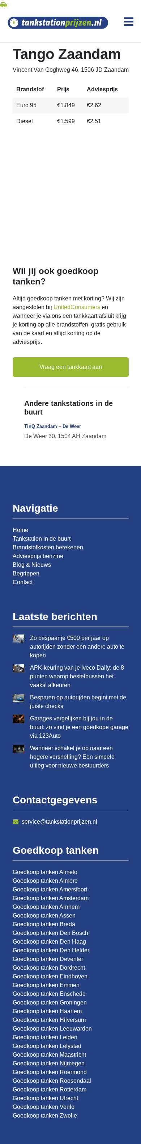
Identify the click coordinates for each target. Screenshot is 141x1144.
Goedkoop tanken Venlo (43, 1107)
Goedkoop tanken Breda (44, 924)
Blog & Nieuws (32, 565)
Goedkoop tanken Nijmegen (49, 1063)
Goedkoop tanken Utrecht (45, 1098)
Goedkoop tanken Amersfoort (50, 889)
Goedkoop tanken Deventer (48, 959)
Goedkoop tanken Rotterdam (49, 1089)
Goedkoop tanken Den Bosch (50, 933)
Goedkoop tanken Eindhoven (50, 976)
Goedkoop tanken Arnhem (46, 907)
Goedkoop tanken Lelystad (47, 1046)
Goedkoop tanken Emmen (46, 985)
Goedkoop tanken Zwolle (45, 1115)
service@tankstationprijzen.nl (58, 822)
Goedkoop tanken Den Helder (51, 950)
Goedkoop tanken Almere (45, 881)
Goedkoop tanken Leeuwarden (52, 1029)
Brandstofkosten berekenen (48, 547)
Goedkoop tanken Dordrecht (49, 968)
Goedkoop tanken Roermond (50, 1072)
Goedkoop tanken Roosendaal (52, 1081)
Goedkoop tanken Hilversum (49, 1020)
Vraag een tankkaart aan (70, 367)
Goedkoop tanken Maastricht (49, 1055)
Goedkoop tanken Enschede (49, 994)
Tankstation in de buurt (41, 539)
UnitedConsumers (77, 307)
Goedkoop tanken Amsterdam (51, 898)
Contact (23, 582)
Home (20, 530)
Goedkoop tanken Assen (44, 915)
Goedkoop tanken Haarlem (47, 1011)
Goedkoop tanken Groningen (50, 1002)
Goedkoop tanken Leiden (45, 1037)
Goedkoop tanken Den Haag (49, 942)
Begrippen (26, 573)
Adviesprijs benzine (38, 556)
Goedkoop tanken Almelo (45, 872)
